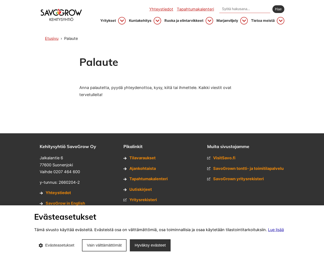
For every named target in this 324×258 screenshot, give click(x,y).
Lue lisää (276, 229)
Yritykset (108, 21)
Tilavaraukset (142, 158)
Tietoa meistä (263, 21)
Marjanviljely (227, 21)
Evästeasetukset (59, 245)
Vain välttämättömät (104, 245)
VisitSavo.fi (224, 158)
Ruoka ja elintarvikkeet (183, 21)
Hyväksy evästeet (150, 245)
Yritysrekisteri (143, 199)
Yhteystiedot (161, 9)
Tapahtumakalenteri (195, 9)
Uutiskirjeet (140, 189)
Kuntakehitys (140, 21)
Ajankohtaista (142, 168)
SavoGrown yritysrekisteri (238, 178)
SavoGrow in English (65, 203)
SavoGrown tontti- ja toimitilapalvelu (248, 168)
